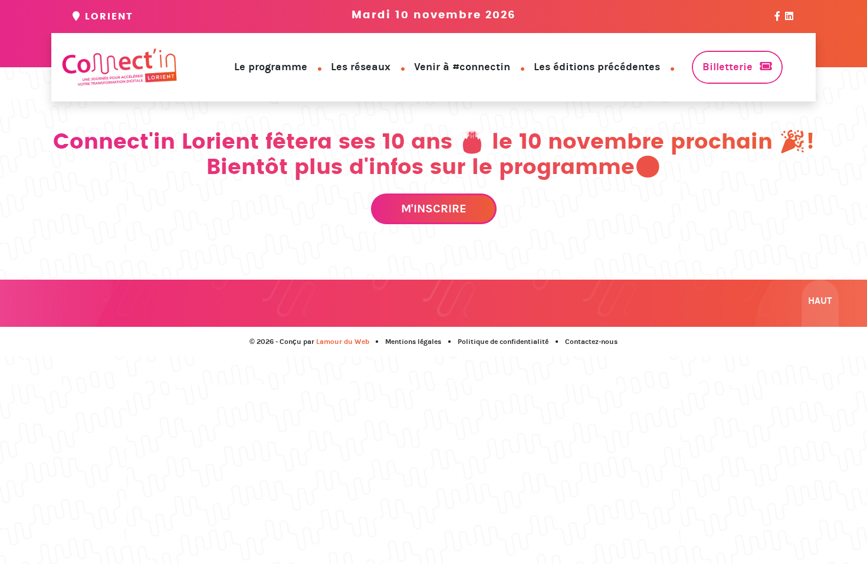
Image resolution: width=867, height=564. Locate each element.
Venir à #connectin (462, 66)
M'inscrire (434, 208)
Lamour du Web (342, 341)
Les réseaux (360, 66)
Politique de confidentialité (503, 341)
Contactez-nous (591, 341)
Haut (820, 300)
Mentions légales (413, 341)
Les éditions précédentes (597, 66)
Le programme (270, 66)
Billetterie (727, 66)
